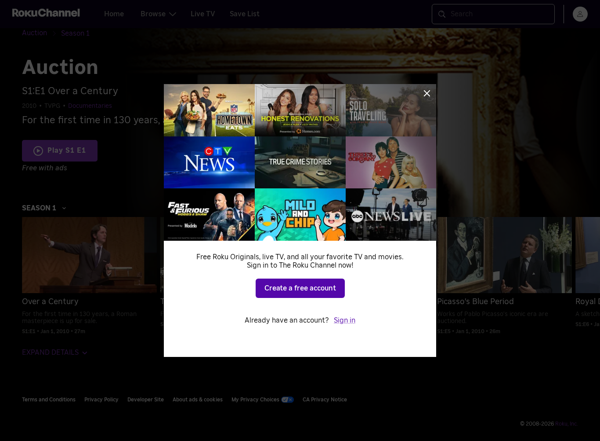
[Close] (427, 93)
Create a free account (300, 288)
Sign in (344, 320)
